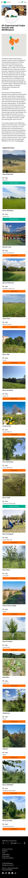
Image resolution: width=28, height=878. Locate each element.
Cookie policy (5, 854)
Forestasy (4, 850)
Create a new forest (7, 849)
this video (20, 141)
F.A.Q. (3, 852)
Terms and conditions (7, 858)
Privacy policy (5, 856)
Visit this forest (14, 255)
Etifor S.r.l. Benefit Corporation (10, 868)
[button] (12, 48)
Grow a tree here (14, 183)
